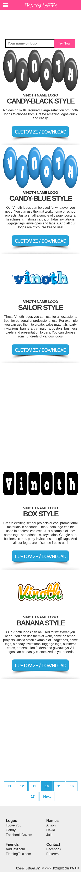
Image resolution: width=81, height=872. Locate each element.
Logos (11, 820)
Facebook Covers (19, 835)
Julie (49, 835)
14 (47, 786)
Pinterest (52, 854)
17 (32, 796)
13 (34, 786)
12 (22, 786)
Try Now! (64, 43)
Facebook (53, 849)
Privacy (20, 868)
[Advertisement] (41, 21)
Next (46, 796)
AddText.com (15, 849)
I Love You (13, 825)
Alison (51, 825)
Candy (11, 830)
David (50, 830)
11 (9, 786)
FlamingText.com (18, 854)
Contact (53, 844)
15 (59, 786)
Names (52, 820)
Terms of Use (33, 868)
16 (72, 786)
